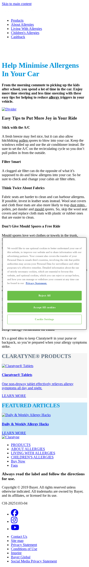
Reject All (45, 295)
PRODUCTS (21, 445)
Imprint (16, 553)
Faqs (14, 465)
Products (17, 20)
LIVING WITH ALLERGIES (33, 453)
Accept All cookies (44, 307)
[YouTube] (15, 529)
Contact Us (19, 536)
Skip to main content (16, 4)
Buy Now (18, 461)
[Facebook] (14, 514)
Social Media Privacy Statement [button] (34, 561)
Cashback (18, 37)
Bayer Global (20, 557)
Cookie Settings (44, 319)
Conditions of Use (24, 549)
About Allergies (22, 24)
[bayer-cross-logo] (8, 54)
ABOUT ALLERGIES (28, 449)
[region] (44, 283)
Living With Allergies (26, 29)
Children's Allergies (25, 33)
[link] (14, 396)
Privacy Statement (24, 545)
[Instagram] (14, 521)
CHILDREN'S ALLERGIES (32, 457)
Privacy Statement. (36, 283)
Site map (17, 541)
